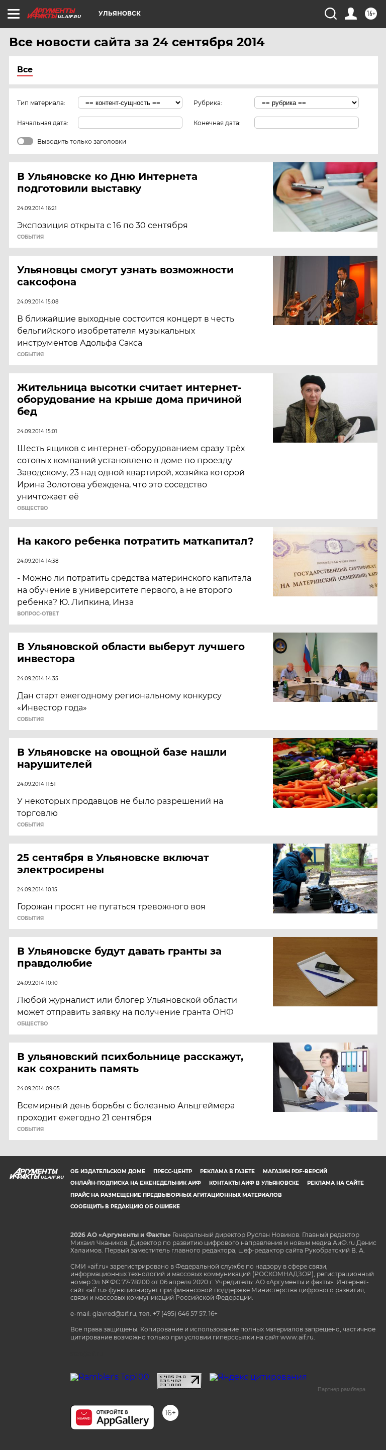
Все (25, 69)
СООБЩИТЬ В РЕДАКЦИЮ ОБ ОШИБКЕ (125, 1206)
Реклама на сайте (335, 1183)
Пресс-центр (172, 1171)
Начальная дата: (42, 123)
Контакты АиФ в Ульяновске (254, 1183)
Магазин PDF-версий (295, 1171)
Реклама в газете (227, 1171)
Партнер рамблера (341, 1389)
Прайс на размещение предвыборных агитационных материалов (176, 1195)
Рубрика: (208, 103)
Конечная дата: (217, 123)
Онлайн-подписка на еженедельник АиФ (135, 1183)
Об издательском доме (107, 1171)
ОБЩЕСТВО (32, 508)
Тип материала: (41, 103)
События (30, 237)
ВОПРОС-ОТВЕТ (38, 613)
